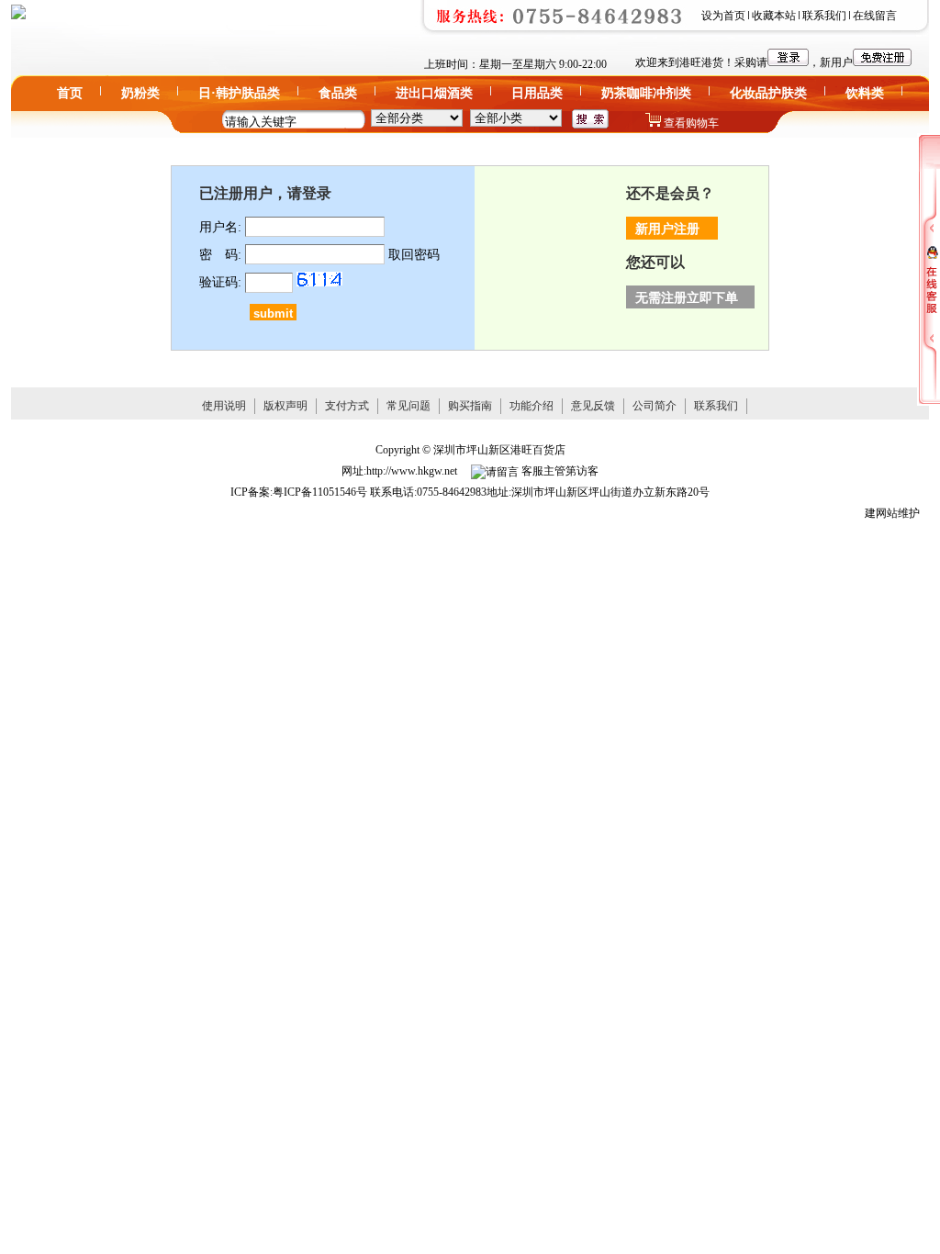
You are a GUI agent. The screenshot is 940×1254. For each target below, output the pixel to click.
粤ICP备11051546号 (320, 492)
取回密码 (414, 255)
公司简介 (654, 405)
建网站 (881, 513)
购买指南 (470, 405)
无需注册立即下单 (686, 298)
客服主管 (542, 471)
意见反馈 (593, 405)
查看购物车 (691, 123)
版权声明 (285, 405)
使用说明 (224, 405)
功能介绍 (531, 405)
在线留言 (875, 15)
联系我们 (824, 15)
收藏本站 (774, 15)
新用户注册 (667, 229)
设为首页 (723, 15)
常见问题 (408, 405)
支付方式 (347, 405)
